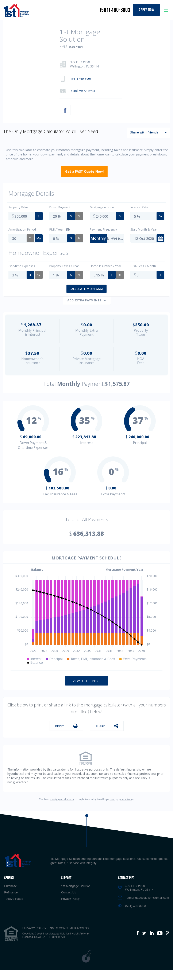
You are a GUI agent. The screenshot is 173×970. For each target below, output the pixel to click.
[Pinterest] (167, 933)
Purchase (10, 886)
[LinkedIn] (152, 933)
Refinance (11, 892)
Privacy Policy (70, 898)
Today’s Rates (13, 898)
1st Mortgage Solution (76, 886)
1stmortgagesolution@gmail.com (147, 897)
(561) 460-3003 (115, 10)
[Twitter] (144, 933)
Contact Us (68, 892)
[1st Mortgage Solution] (16, 10)
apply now (146, 10)
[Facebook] (138, 933)
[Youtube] (159, 933)
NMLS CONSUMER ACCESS (69, 928)
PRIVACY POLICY (34, 928)
